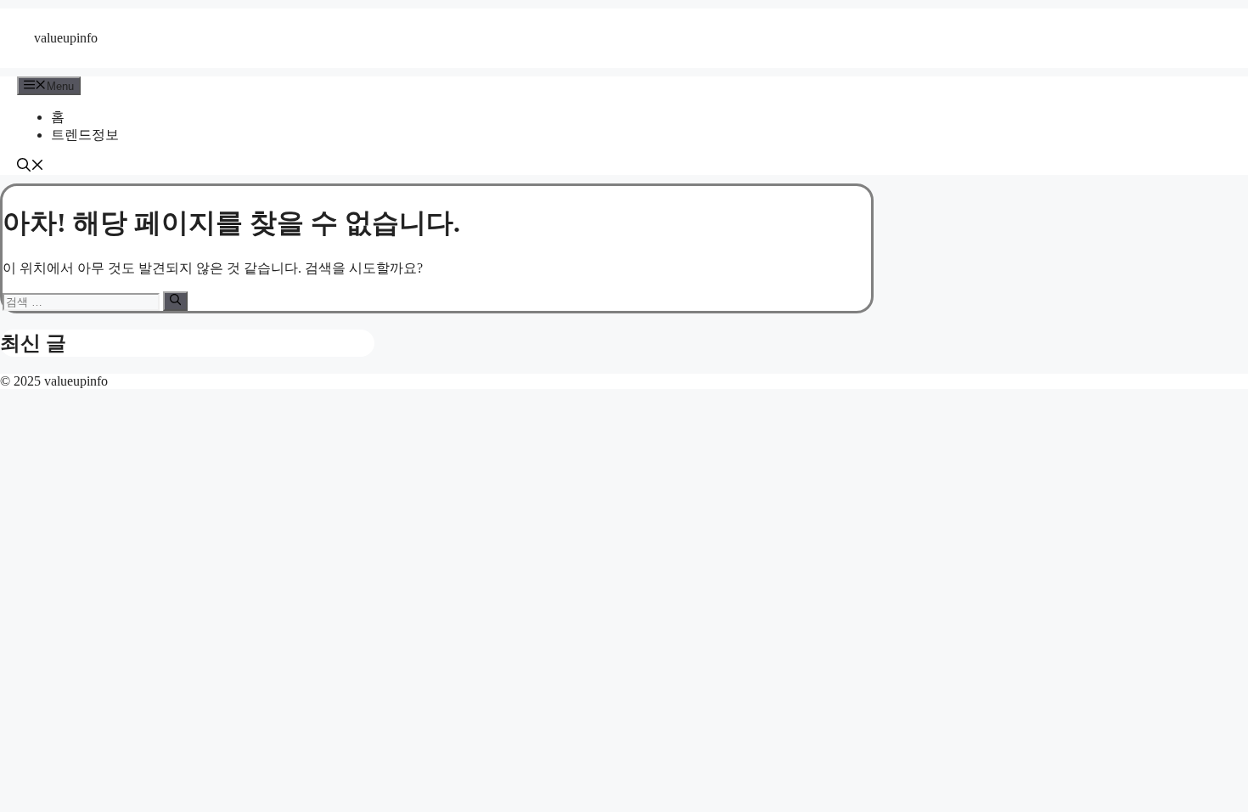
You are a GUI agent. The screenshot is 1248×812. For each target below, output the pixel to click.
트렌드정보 (85, 134)
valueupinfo (66, 38)
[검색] (175, 300)
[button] (30, 167)
